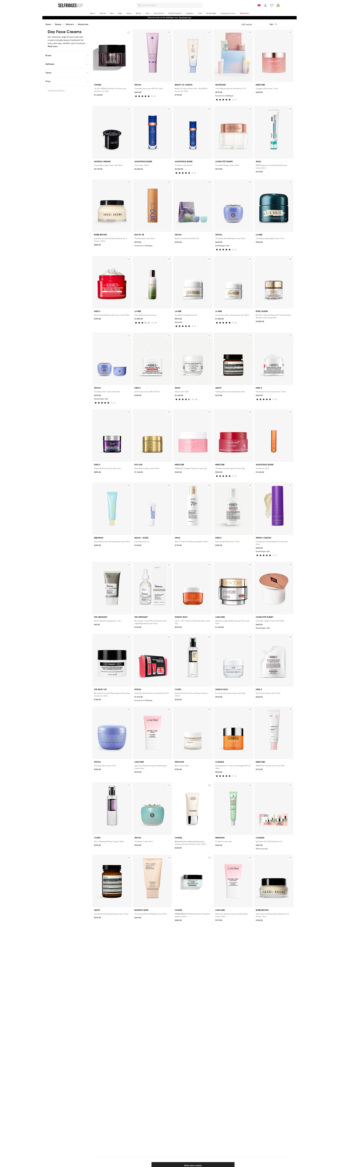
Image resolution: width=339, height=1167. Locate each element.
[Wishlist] (271, 5)
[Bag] (278, 5)
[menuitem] (92, 13)
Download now (185, 17)
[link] (112, 90)
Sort (271, 24)
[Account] (265, 5)
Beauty (58, 24)
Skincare (70, 24)
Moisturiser (83, 24)
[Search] (139, 5)
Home (48, 24)
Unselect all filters (56, 90)
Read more (53, 46)
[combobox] (172, 5)
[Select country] (259, 5)
